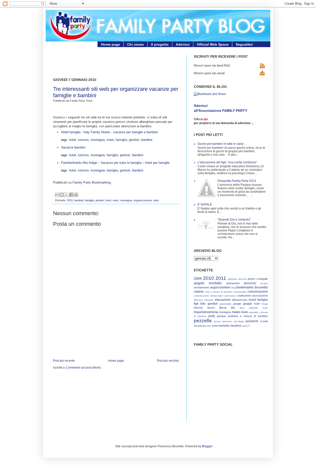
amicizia (242, 279)
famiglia (121, 140)
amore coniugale (258, 278)
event (252, 299)
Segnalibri (244, 44)
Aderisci (183, 44)
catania (199, 291)
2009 (198, 279)
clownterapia (239, 292)
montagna (98, 140)
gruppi (247, 303)
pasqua (221, 316)
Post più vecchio (168, 360)
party (211, 316)
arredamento (201, 287)
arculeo (264, 283)
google (237, 303)
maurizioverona (206, 312)
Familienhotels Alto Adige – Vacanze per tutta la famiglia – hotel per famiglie (115, 163)
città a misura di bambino (218, 292)
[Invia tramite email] (57, 194)
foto (202, 303)
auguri (214, 287)
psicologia (239, 321)
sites (156, 200)
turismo (83, 140)
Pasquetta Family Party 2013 (236, 180)
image (265, 304)
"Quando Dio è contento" (234, 219)
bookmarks (245, 287)
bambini (146, 140)
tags (64, 140)
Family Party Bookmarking (92, 182)
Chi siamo (135, 44)
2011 (221, 278)
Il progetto (160, 44)
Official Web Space (213, 44)
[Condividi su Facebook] (71, 194)
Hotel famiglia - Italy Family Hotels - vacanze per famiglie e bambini (109, 132)
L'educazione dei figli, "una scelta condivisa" (227, 162)
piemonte (227, 321)
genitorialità (225, 304)
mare (110, 140)
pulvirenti (252, 321)
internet (198, 307)
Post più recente (64, 360)
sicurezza (200, 325)
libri (233, 307)
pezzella (203, 320)
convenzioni (229, 296)
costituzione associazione (252, 295)
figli (196, 303)
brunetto (261, 287)
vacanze (235, 325)
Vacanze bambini (73, 147)
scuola (264, 321)
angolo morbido (208, 283)
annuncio (250, 283)
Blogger (207, 446)
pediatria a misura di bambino (248, 316)
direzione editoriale (203, 300)
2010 (70, 200)
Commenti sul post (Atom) (83, 367)
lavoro (211, 307)
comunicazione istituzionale (208, 296)
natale (236, 312)
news (244, 312)
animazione (233, 283)
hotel (72, 140)
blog (233, 287)
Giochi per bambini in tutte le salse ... (222, 143)
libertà (222, 307)
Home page (110, 44)
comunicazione (257, 291)
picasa (217, 321)
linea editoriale (249, 308)
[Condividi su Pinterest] (76, 194)
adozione (232, 279)
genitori (134, 140)
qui (205, 119)
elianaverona (239, 299)
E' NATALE (205, 204)
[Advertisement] (111, 62)
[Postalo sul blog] (61, 194)
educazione (223, 299)
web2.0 (246, 326)
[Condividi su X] (66, 194)
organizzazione (143, 200)
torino (215, 325)
